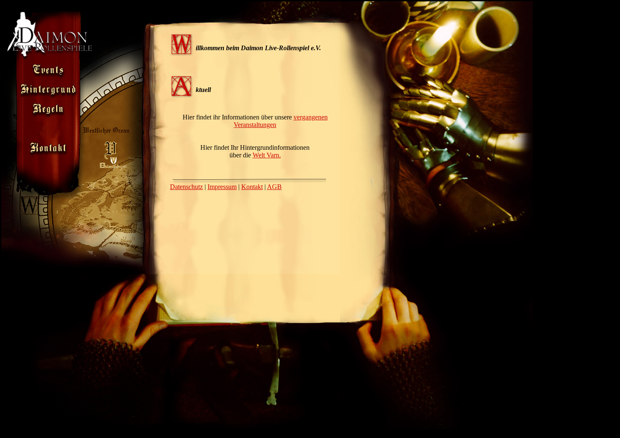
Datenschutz (186, 186)
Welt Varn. (267, 155)
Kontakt (252, 186)
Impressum (222, 186)
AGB (274, 186)
